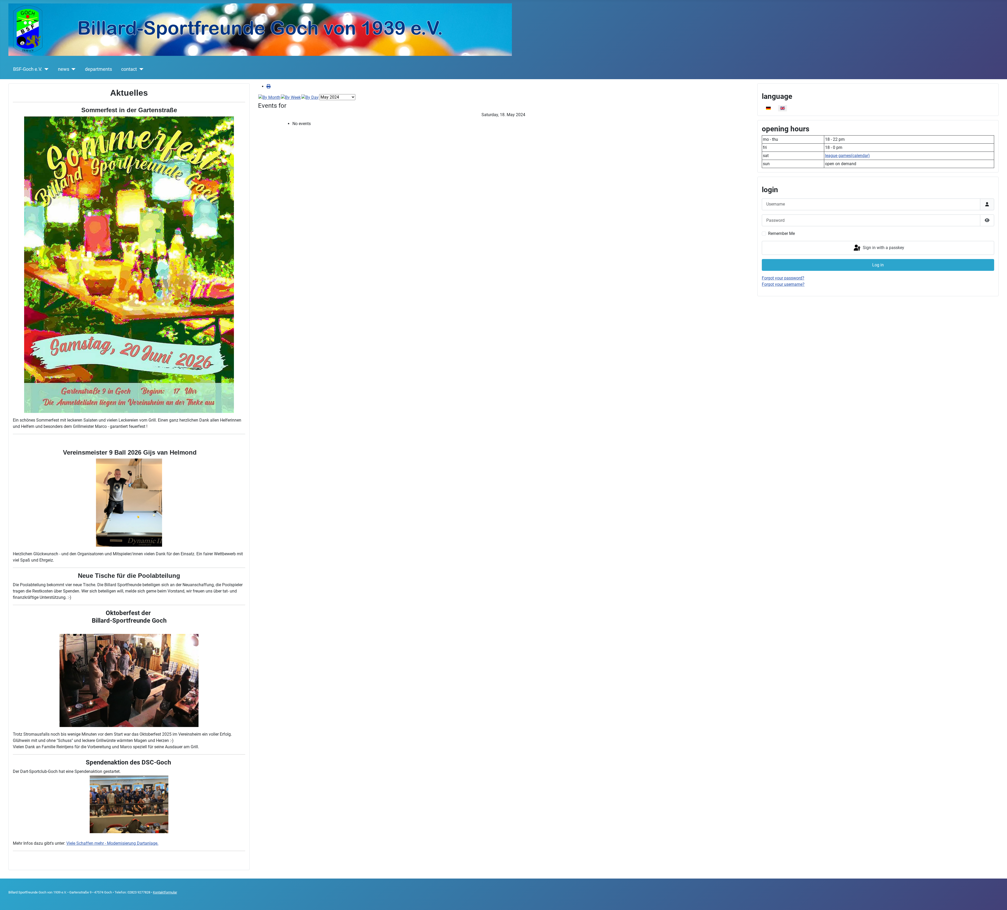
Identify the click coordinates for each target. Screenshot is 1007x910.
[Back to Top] (998, 900)
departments (98, 69)
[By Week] (291, 97)
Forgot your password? (783, 278)
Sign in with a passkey (883, 247)
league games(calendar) (847, 155)
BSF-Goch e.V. (27, 69)
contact (129, 69)
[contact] (140, 69)
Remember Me (781, 233)
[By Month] (269, 97)
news (63, 69)
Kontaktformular (165, 892)
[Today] (310, 97)
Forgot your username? (783, 284)
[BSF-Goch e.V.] (45, 69)
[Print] (268, 86)
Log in (878, 264)
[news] (72, 69)
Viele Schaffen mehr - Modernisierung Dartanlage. (112, 843)
